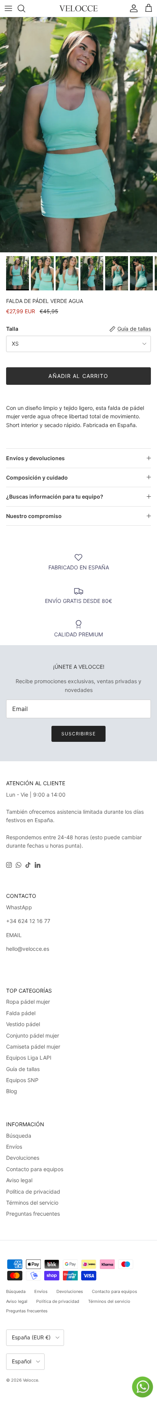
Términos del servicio (32, 1202)
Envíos (14, 1146)
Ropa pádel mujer (28, 1001)
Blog (11, 1091)
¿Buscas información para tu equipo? (54, 496)
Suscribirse (78, 733)
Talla (12, 328)
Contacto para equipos (34, 1169)
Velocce (30, 1380)
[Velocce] (78, 8)
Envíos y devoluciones (35, 458)
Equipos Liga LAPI (28, 1057)
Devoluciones (22, 1157)
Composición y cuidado (37, 477)
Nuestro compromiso (34, 516)
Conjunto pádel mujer (32, 1035)
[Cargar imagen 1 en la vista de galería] (78, 134)
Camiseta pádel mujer (33, 1046)
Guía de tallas (23, 1069)
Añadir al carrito (78, 376)
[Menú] (8, 8)
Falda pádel (20, 1013)
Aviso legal (19, 1180)
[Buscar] (25, 8)
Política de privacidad (33, 1191)
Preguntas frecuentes (33, 1213)
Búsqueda (18, 1135)
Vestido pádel (23, 1024)
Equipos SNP (22, 1080)
